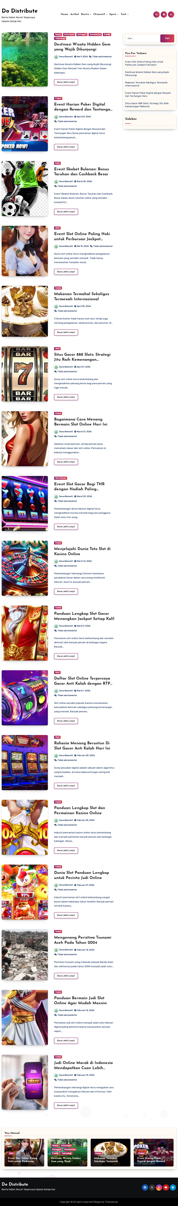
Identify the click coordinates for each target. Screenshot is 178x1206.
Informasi (69, 34)
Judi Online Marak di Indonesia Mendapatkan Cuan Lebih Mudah (83, 1068)
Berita (85, 14)
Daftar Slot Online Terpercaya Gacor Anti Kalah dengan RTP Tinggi (82, 684)
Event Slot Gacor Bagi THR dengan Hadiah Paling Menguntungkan (79, 489)
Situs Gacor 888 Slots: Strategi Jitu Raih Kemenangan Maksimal (82, 360)
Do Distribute (20, 11)
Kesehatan (95, 34)
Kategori (81, 34)
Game (58, 288)
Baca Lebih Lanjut (66, 82)
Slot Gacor (60, 478)
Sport (113, 14)
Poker (58, 98)
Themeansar (111, 1202)
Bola (57, 163)
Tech (124, 14)
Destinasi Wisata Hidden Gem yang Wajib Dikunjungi (66, 1161)
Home (64, 14)
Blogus (97, 1202)
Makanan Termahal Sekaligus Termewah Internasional (106, 1161)
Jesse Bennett (66, 56)
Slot (57, 228)
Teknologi (60, 38)
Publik (107, 34)
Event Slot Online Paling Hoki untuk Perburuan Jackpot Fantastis (82, 239)
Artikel (74, 14)
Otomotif (99, 14)
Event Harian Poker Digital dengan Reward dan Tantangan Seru (83, 110)
